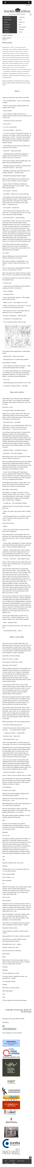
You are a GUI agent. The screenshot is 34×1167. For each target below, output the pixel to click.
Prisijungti (28, 5)
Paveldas (6, 32)
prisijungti (8, 1033)
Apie (6, 1160)
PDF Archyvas (21, 1160)
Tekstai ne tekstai (22, 27)
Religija (6, 29)
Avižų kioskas (22, 17)
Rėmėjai (13, 1163)
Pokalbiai (7, 24)
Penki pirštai (5, 1022)
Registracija (12, 1160)
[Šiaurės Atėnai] (17, 10)
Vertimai (20, 32)
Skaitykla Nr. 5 (22, 22)
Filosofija (7, 27)
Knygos (20, 19)
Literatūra (7, 17)
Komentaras (21, 29)
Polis (20, 24)
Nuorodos (7, 1163)
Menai (6, 22)
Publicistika (7, 19)
